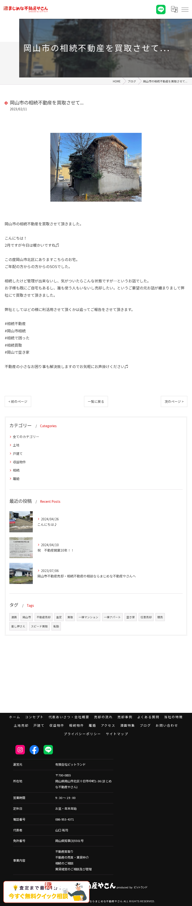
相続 (16, 470)
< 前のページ (17, 401)
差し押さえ (18, 626)
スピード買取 (39, 626)
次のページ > (174, 401)
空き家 (130, 617)
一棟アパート (112, 617)
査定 (59, 617)
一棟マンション (88, 617)
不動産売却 (44, 617)
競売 (160, 617)
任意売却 (146, 617)
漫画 (14, 617)
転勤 (56, 626)
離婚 (16, 478)
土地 (16, 445)
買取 (70, 617)
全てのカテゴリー (26, 436)
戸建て (18, 453)
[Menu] (184, 9)
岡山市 (26, 617)
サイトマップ (117, 733)
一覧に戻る (96, 401)
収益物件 (19, 462)
